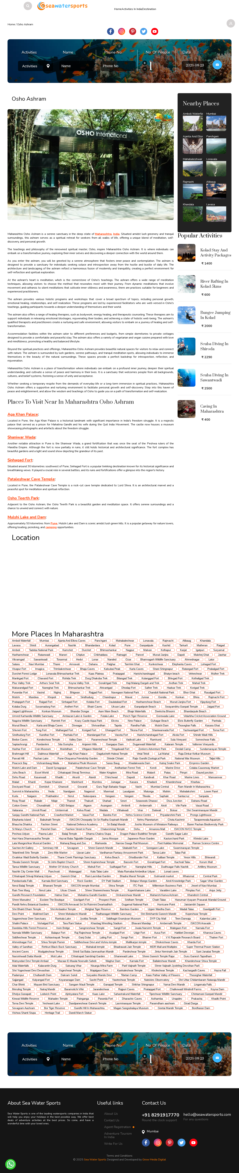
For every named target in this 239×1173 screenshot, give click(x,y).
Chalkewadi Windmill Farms (186, 989)
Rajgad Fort (95, 692)
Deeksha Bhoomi (165, 711)
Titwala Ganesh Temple (25, 862)
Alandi (92, 777)
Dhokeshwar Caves (167, 942)
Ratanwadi (44, 654)
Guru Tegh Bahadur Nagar (111, 786)
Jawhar (222, 654)
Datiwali (156, 810)
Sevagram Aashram (23, 1008)
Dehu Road (18, 777)
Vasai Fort (88, 814)
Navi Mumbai (36, 664)
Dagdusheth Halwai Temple (112, 753)
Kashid (166, 645)
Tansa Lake (159, 852)
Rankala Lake (63, 918)
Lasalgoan (129, 791)
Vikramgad (18, 659)
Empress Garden (199, 763)
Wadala (103, 810)
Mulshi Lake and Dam (24, 767)
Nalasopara (89, 796)
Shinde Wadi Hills (203, 734)
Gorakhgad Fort (156, 862)
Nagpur (130, 650)
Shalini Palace (20, 923)
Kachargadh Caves (194, 970)
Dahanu (93, 664)
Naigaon (32, 796)
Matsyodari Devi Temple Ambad (30, 960)
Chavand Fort (45, 678)
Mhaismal (188, 876)
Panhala (216, 720)
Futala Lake (107, 715)
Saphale (164, 796)
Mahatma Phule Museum (82, 763)
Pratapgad (119, 673)
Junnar (145, 697)
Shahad (106, 800)
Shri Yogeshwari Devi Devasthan (31, 970)
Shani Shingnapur (163, 668)
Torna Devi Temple (22, 1003)
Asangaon (106, 805)
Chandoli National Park (161, 692)
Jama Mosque (110, 838)
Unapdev (177, 998)
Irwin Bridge (63, 927)
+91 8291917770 (160, 1115)
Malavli (151, 772)
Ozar (128, 659)
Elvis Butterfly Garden (190, 720)
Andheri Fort (71, 706)
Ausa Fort (159, 932)
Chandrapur (109, 697)
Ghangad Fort (113, 730)
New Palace (135, 720)
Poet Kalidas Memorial (170, 843)
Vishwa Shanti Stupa (24, 1012)
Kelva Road (83, 810)
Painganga (83, 998)
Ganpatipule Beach (145, 706)
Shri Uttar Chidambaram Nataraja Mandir (201, 979)
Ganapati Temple (113, 984)
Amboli (16, 650)
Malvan (147, 650)
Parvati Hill (18, 758)
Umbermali (61, 810)
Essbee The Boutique (52, 899)
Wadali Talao (187, 909)
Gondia (162, 697)
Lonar (95, 659)
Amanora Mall (157, 829)
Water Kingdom (108, 772)
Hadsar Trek (174, 687)
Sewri (123, 800)
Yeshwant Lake (51, 1003)
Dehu (137, 829)
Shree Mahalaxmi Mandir (72, 913)
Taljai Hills (214, 758)
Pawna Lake (46, 833)
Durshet (86, 650)
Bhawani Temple (52, 885)
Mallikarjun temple (136, 942)
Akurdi (76, 777)
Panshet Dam (49, 829)
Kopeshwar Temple (196, 913)
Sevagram (73, 847)
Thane (56, 664)
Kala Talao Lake (99, 871)
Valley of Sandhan (22, 946)
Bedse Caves (20, 739)
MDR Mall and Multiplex (163, 946)
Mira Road (132, 772)
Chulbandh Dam (42, 975)
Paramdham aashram (162, 1003)
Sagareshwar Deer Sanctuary (29, 918)
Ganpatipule (146, 645)
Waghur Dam (113, 960)
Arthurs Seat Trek (50, 683)
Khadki (59, 777)
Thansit (71, 800)
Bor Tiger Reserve (54, 1008)
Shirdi (33, 645)
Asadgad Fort (117, 932)
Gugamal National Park (135, 904)
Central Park (210, 876)
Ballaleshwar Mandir (164, 960)
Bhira (196, 697)
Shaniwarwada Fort (163, 730)
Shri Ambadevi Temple (63, 909)
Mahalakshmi (187, 791)
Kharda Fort (194, 942)
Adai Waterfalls (20, 965)
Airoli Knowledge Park (178, 880)
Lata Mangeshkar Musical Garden (31, 843)
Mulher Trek (218, 673)
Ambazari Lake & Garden (77, 715)
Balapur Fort (58, 932)
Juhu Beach (19, 772)
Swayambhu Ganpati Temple (181, 706)
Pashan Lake (40, 758)
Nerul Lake (45, 890)
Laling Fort (106, 937)
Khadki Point (218, 998)
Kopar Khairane (53, 781)
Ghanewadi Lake (123, 956)
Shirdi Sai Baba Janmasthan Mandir (93, 951)
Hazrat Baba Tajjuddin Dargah (76, 838)
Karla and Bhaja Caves (50, 725)
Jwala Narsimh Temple (148, 927)
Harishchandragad (144, 673)
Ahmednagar (192, 659)
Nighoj (57, 692)
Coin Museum (43, 748)
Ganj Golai (85, 937)
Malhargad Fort (64, 730)
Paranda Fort (105, 998)
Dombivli (44, 786)
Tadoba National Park (41, 650)
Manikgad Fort (20, 678)
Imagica (39, 668)
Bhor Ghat (189, 692)
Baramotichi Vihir (74, 989)
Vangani (128, 796)
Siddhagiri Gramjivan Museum (123, 918)
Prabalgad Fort (215, 668)
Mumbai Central (160, 786)
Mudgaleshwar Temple (51, 951)
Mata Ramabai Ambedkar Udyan (136, 871)
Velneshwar (195, 673)
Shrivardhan (98, 725)
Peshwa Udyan (21, 833)
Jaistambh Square (194, 904)
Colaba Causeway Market (204, 767)
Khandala (205, 640)
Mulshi (16, 697)
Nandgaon (69, 791)
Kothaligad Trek (200, 678)
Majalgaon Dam (99, 970)
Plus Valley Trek (21, 683)
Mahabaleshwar (125, 640)
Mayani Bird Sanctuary (47, 984)
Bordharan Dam (201, 1008)
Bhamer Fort (149, 937)
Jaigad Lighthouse (22, 711)
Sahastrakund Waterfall (127, 993)
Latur (211, 659)
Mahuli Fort (94, 866)
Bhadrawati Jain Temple (127, 946)
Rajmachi (168, 640)
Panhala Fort (70, 734)
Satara (16, 664)
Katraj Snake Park (169, 763)
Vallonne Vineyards (203, 744)
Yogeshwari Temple (70, 970)
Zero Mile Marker (58, 852)
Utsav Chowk (68, 890)
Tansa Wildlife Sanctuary (26, 866)
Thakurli (88, 800)
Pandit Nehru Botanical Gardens (30, 904)
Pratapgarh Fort (21, 701)
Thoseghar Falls (187, 725)
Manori (63, 654)
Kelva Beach (112, 857)
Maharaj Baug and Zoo (73, 843)
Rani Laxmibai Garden (98, 876)
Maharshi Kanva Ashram (164, 894)
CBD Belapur (66, 805)
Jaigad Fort (213, 706)
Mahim (167, 791)
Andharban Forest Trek (128, 767)
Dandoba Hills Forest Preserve (29, 927)
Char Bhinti (18, 984)
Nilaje (54, 800)
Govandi (82, 786)
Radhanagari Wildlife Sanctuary (114, 913)
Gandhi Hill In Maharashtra (89, 1008)
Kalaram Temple (174, 744)
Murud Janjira (160, 654)
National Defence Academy (82, 824)
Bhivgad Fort (175, 678)
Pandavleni (42, 744)
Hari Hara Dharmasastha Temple (31, 838)
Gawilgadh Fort (211, 909)
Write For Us (113, 1143)
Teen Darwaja (183, 918)
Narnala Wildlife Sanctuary (27, 932)
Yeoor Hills (190, 857)
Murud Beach (19, 725)
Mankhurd (77, 781)
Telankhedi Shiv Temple (25, 852)
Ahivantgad (106, 687)
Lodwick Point (48, 993)
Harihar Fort (19, 748)
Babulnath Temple (50, 819)
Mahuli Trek (199, 683)
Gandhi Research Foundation (28, 894)
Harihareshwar (20, 654)
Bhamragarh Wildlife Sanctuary (158, 659)
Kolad (112, 645)
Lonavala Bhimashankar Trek (62, 673)
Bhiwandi (210, 857)
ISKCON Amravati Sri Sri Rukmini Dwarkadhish (85, 904)
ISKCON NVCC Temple (187, 829)
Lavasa (16, 645)
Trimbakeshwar (62, 668)
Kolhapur (166, 650)
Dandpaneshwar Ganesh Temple (87, 1003)
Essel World (42, 772)
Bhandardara (92, 645)
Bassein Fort (131, 862)
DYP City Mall (158, 918)
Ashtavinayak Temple (57, 937)
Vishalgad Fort (45, 923)
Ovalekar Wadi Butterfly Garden (30, 857)
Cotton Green (19, 805)
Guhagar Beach (160, 720)
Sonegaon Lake (155, 847)
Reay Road (18, 800)
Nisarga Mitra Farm (102, 965)
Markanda (101, 843)
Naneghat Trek (50, 687)
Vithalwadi (122, 810)
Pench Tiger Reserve (135, 715)
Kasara (134, 781)
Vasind (41, 692)
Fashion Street (49, 824)
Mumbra (97, 781)
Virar (140, 810)
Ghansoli (63, 786)
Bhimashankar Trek (79, 687)
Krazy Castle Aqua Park (88, 720)
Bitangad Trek (124, 678)
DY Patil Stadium (111, 880)
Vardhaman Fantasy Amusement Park (121, 852)
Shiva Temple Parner (53, 942)
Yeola (51, 791)
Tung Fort (41, 730)
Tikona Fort (136, 730)
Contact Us (111, 1120)
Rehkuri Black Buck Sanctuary (59, 946)
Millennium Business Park (167, 885)
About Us (111, 1113)
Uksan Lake (118, 706)
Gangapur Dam (115, 744)
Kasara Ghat (212, 725)
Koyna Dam (217, 989)
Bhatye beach (172, 673)
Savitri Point (96, 979)
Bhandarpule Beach (195, 711)
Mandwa (33, 697)
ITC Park (138, 885)
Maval (128, 697)
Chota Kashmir (176, 819)
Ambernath (145, 805)
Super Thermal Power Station (203, 946)
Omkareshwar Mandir (128, 894)
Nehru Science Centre (138, 814)
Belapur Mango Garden (143, 880)
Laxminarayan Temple (128, 1003)
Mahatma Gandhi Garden (92, 894)
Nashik (72, 645)
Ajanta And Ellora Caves (72, 640)
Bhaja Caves (87, 668)
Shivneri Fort (19, 730)
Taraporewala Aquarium (207, 819)
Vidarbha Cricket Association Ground (205, 715)
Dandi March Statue (80, 1012)
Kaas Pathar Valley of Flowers (163, 975)
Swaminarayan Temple (186, 847)
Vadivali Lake (133, 739)
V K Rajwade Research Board (183, 937)
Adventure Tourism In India (118, 1135)
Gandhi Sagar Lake (177, 833)
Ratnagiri (122, 654)
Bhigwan (75, 692)
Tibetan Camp (129, 975)
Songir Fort (127, 937)
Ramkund (155, 739)
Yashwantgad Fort (193, 730)
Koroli (153, 767)
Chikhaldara (100, 654)
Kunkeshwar (156, 664)
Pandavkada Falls (22, 880)
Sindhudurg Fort (21, 734)
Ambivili (125, 805)
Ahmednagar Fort (22, 942)
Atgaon (87, 805)
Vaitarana (17, 810)
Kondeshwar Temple (48, 739)
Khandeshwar (174, 781)
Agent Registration (118, 1127)
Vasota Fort (121, 734)
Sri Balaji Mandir (116, 824)
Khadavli (152, 781)
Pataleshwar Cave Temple (91, 767)
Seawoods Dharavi (146, 800)
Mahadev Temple (58, 998)
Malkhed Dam (41, 913)
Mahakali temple (95, 946)
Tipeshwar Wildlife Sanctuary (165, 993)
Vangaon (110, 796)
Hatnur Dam (62, 894)
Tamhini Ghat (132, 664)
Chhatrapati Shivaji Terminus (74, 772)
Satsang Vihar (73, 965)
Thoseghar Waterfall (200, 975)
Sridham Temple (134, 899)
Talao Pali (180, 852)
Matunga (149, 791)
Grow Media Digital (154, 1159)
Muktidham (66, 748)
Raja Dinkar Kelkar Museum (194, 753)
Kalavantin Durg (47, 965)
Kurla (15, 796)
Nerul (71, 796)
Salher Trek (151, 687)
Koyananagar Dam (69, 979)
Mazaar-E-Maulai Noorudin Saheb (77, 960)
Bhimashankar (108, 650)
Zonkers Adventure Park (152, 748)
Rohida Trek (69, 678)
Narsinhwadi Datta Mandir (27, 956)
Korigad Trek (197, 687)
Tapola (118, 725)
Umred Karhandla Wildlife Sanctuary (32, 715)
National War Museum (187, 758)
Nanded (111, 659)
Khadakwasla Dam (139, 763)
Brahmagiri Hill (20, 753)
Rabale (38, 800)
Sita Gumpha (65, 744)
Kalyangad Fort (41, 979)
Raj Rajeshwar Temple (87, 932)
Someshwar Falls (205, 739)
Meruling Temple (21, 989)
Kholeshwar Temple (163, 970)
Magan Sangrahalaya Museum (131, 1008)
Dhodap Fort (128, 687)
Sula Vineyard (178, 739)
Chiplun (80, 654)
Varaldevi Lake (168, 890)
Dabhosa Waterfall (48, 753)
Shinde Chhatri (115, 758)
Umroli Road (39, 810)
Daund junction (204, 772)
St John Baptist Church (61, 862)
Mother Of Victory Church (64, 866)
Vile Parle (181, 805)
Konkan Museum (51, 711)
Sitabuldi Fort (129, 847)
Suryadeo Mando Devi (99, 975)
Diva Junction (174, 800)
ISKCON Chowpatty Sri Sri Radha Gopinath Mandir (98, 819)
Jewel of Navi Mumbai (204, 885)
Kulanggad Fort (150, 678)
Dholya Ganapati (21, 993)
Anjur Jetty (215, 890)
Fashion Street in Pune (79, 829)
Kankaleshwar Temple (129, 970)
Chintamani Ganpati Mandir (206, 993)
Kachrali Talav (182, 862)
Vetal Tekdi (143, 753)
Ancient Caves (20, 951)
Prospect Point (107, 899)
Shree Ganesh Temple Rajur (158, 956)
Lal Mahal (163, 753)
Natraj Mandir (47, 989)
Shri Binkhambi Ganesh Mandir (158, 913)
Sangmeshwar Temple (91, 927)
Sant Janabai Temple (208, 951)
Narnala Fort (203, 927)
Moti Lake (56, 956)
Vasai (68, 697)
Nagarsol (89, 791)
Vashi (138, 786)
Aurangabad (52, 645)
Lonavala (148, 640)
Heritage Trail (52, 1012)
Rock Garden (85, 880)
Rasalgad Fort (212, 692)
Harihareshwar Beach (148, 701)
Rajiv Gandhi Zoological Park (149, 758)
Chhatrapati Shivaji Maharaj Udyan (32, 876)
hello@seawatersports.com (207, 1114)
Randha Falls (138, 725)
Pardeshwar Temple (134, 951)
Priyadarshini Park (170, 814)
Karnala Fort (137, 960)
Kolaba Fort (93, 701)
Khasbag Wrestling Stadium (106, 923)
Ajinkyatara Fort (74, 993)
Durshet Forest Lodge (24, 673)
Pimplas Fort (193, 890)
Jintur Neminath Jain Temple (171, 951)
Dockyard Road (21, 786)
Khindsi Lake (201, 838)
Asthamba (157, 998)
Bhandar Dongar (80, 711)
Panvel (140, 654)
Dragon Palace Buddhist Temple (138, 833)
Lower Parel (211, 791)
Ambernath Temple (170, 923)
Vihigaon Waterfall (92, 748)
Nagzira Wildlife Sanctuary (27, 720)
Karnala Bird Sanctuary (55, 880)
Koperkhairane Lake (139, 890)
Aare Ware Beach (108, 711)
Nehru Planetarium (148, 819)
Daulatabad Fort (118, 701)
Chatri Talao (159, 899)
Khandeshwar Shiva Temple (201, 960)
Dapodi (131, 777)
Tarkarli (183, 645)
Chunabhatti (43, 805)
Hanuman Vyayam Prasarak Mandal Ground (200, 899)
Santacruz (183, 796)
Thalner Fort (216, 937)
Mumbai (44, 640)
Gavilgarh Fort (81, 899)
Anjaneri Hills (89, 744)
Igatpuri (200, 650)
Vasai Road (202, 805)
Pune (128, 645)
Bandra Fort (110, 814)
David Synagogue (56, 767)
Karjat (183, 650)
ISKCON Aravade (201, 923)
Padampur (18, 975)
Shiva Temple (116, 885)
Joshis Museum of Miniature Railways (156, 824)
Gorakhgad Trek (108, 683)
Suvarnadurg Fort (45, 706)
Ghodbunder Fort (138, 857)
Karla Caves (136, 668)
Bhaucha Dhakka (22, 824)
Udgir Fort (139, 932)
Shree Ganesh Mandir (100, 847)
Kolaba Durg (19, 706)
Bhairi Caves (94, 706)
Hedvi (79, 659)
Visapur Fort (19, 668)
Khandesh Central (197, 894)
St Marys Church (22, 829)
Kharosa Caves (212, 932)
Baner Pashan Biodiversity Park (205, 824)
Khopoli (52, 697)
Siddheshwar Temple (24, 937)
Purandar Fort (20, 692)
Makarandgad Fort (22, 687)
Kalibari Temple (165, 857)
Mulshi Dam (162, 725)
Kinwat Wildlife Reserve (25, 998)
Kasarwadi (40, 777)
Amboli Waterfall (21, 640)
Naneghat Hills (143, 866)
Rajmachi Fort (216, 697)
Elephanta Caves (182, 664)
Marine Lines (192, 777)
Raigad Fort (45, 701)
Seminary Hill (50, 847)
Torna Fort (218, 730)
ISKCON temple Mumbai (85, 885)
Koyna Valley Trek (79, 683)
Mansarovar (215, 777)
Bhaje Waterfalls (137, 711)
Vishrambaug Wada (48, 763)
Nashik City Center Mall (25, 871)
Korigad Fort (89, 730)
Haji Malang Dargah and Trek (142, 683)
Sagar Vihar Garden (211, 880)
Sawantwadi (40, 659)
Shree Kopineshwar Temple (99, 862)
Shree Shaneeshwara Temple (102, 890)
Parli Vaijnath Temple (134, 965)
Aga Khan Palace (77, 753)
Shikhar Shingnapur (143, 984)
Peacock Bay (19, 763)
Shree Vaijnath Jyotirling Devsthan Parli (177, 965)
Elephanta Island (21, 819)
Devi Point (18, 913)
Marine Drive (173, 767)
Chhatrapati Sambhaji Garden (88, 956)
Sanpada (204, 796)
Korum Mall (206, 862)
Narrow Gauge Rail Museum (132, 843)
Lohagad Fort (208, 664)
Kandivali (149, 777)
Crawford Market (63, 814)
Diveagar (77, 725)
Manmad (109, 791)
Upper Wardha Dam (159, 909)
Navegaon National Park (125, 692)
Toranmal (62, 659)
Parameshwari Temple (104, 739)
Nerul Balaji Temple (23, 885)
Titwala (146, 796)
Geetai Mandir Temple (170, 1008)
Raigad (221, 645)
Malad (15, 781)
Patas (167, 772)
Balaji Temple (69, 833)
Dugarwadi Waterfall (144, 744)
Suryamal (218, 650)
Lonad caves (171, 871)
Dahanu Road (199, 800)
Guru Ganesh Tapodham (198, 956)
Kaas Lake (98, 993)
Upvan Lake (83, 852)
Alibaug (186, 640)
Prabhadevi (52, 796)
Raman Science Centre (205, 843)
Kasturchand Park (174, 838)
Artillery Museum (207, 866)
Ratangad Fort (190, 668)
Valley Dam (75, 739)
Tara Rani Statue (72, 923)
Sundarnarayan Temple (213, 748)
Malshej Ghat (201, 654)
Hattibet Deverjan (184, 932)
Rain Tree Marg (21, 890)
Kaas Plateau (96, 673)
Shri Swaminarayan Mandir (202, 810)
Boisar (173, 810)
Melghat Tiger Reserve (98, 909)
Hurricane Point (166, 904)
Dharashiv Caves (132, 998)
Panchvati (54, 871)
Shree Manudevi (21, 899)
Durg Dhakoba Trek (96, 678)
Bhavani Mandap (141, 923)
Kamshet (67, 650)
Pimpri (183, 772)
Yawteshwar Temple (123, 979)
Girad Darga (191, 1003)
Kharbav (195, 781)
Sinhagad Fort (69, 701)
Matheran (202, 645)
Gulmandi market (164, 876)
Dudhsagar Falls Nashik (175, 866)
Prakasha (196, 998)
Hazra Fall (220, 970)
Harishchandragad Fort (150, 734)
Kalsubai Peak (112, 668)
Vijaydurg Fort (208, 701)
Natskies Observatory (156, 979)
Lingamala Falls (203, 984)
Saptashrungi (19, 744)
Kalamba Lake (208, 918)
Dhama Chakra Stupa (98, 833)
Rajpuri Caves (126, 989)
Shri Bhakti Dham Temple (26, 909)
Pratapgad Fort (152, 989)
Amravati (74, 664)
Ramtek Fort (58, 720)
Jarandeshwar (101, 989)
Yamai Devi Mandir (174, 984)
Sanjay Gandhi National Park (28, 814)
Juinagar (116, 781)
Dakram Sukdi (69, 975)
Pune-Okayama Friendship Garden (78, 758)
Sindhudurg (86, 697)
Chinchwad (111, 777)
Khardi (32, 781)
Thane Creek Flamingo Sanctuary (76, 857)
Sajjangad (17, 979)
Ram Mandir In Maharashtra (194, 786)
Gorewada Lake (165, 715)
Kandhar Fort (46, 734)
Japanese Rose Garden (141, 838)
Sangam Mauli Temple (81, 984)
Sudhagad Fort (118, 866)
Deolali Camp (183, 748)
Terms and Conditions (119, 1156)
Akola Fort (178, 734)
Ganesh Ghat (68, 876)
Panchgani (101, 640)
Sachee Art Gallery (23, 847)
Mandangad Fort (96, 734)
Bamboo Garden (129, 909)
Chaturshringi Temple (113, 829)
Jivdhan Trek (175, 683)
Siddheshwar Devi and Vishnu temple (95, 942)
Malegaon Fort (178, 927)
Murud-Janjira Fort (180, 701)
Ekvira (115, 720)
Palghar (111, 664)
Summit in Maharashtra (25, 791)
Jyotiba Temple (88, 918)
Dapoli (181, 654)
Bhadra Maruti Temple (132, 876)
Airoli (164, 805)
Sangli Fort (120, 927)
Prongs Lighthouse (201, 814)
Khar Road (169, 777)
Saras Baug (113, 763)
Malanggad (75, 871)
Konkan (179, 697)
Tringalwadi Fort (120, 748)
